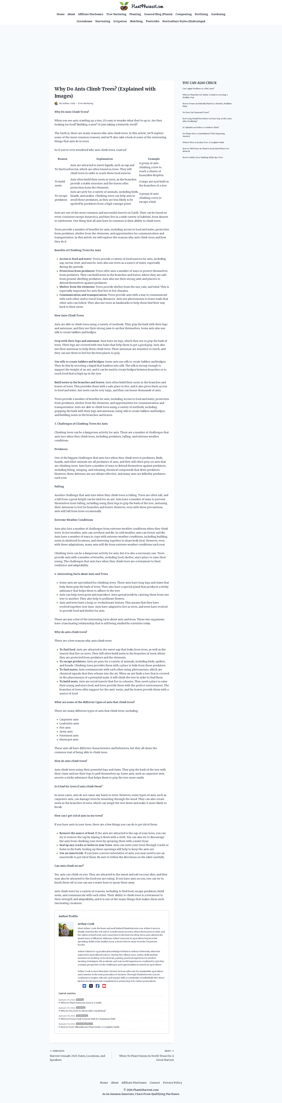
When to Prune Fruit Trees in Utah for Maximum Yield (88, 1019)
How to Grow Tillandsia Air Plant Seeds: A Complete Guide (90, 1027)
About (71, 14)
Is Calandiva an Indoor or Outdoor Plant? (201, 127)
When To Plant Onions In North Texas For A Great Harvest (146, 1056)
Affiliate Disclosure (90, 14)
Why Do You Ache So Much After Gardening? (83, 1010)
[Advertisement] (141, 46)
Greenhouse (84, 21)
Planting (135, 14)
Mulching (136, 21)
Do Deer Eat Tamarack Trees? (196, 112)
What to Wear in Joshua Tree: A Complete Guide (203, 142)
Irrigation (120, 21)
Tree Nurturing (116, 14)
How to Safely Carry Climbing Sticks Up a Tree (203, 157)
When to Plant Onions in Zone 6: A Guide (81, 1002)
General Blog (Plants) (158, 14)
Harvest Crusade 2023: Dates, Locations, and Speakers (77, 1056)
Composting (184, 14)
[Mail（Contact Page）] (84, 986)
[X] (91, 986)
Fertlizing (201, 14)
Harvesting (102, 21)
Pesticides (152, 21)
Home (61, 14)
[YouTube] (104, 986)
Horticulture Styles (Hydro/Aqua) (183, 21)
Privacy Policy (172, 1082)
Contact (155, 1082)
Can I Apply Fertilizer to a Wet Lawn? (198, 88)
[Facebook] (97, 986)
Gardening (218, 14)
